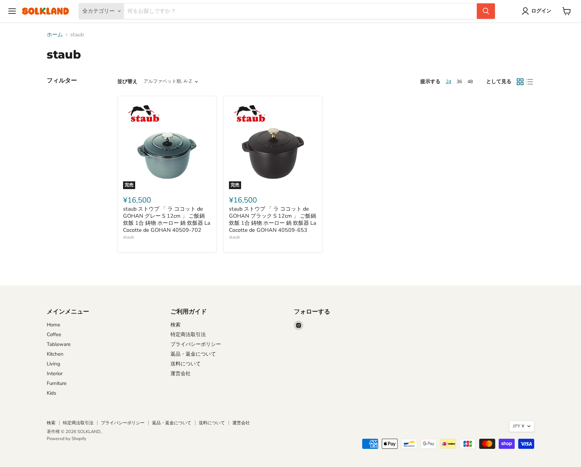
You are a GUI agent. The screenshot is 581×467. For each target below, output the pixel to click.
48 (470, 81)
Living (53, 363)
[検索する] (486, 11)
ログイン (541, 10)
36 (459, 81)
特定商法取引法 (188, 334)
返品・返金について (193, 354)
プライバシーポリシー (195, 344)
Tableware (59, 344)
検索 (175, 324)
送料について (185, 363)
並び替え (127, 81)
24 (448, 81)
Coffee (54, 334)
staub (128, 237)
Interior (55, 373)
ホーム (55, 35)
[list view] (529, 81)
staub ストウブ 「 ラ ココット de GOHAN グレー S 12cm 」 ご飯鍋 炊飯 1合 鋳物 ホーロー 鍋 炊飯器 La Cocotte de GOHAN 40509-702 (166, 219)
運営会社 (180, 373)
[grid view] (520, 81)
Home (53, 324)
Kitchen (55, 354)
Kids (51, 393)
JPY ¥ (518, 426)
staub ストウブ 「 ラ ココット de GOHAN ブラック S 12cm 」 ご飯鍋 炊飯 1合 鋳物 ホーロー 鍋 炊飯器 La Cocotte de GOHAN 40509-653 (272, 219)
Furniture (57, 383)
